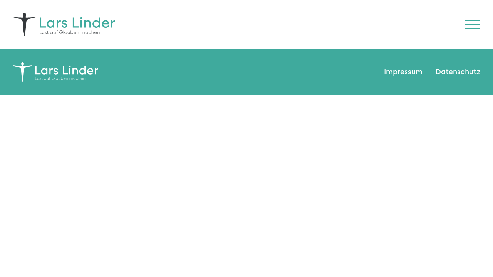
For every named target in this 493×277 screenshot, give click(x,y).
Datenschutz (458, 71)
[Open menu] (472, 24)
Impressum (403, 71)
